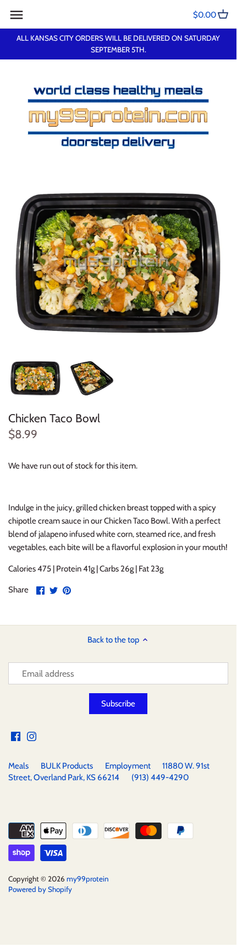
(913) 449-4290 (160, 777)
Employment (128, 766)
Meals (18, 766)
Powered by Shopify (40, 889)
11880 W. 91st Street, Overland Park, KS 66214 (109, 771)
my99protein (88, 878)
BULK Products (67, 766)
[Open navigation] (16, 15)
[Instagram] (31, 736)
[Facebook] (15, 736)
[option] (35, 378)
